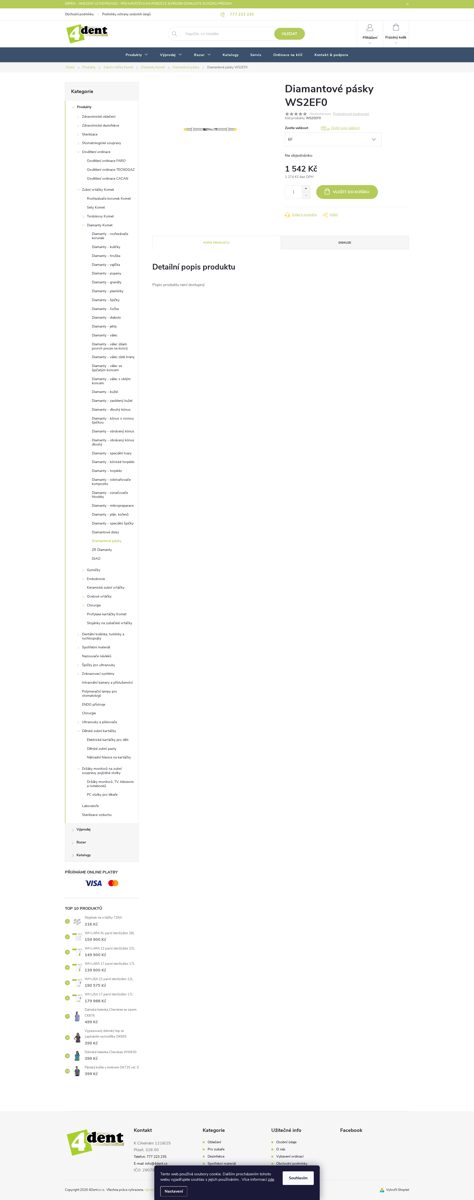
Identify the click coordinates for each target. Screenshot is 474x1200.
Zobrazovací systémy (98, 673)
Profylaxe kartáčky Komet (106, 614)
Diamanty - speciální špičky (113, 523)
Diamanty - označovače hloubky (110, 494)
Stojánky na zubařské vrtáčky (109, 623)
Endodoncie (96, 579)
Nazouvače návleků (96, 656)
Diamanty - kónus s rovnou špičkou (113, 420)
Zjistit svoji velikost (345, 128)
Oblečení (214, 1142)
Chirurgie (94, 605)
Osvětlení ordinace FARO (106, 160)
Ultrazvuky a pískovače (99, 722)
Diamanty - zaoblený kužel (112, 400)
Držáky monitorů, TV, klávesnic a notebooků (110, 783)
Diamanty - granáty (106, 282)
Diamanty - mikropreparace (113, 505)
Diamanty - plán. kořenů (110, 514)
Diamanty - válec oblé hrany (113, 357)
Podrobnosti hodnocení (351, 114)
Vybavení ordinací (289, 1157)
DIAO (96, 558)
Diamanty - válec (105, 335)
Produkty (84, 107)
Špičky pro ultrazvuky (98, 665)
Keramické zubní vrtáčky (105, 587)
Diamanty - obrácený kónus (113, 431)
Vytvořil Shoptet (397, 1190)
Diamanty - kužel (105, 391)
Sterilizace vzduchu (97, 815)
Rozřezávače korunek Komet (109, 198)
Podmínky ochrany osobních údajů (126, 14)
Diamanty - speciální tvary (112, 453)
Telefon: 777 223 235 (150, 1156)
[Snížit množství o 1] (306, 195)
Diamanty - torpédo (107, 470)
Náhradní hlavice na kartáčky (109, 757)
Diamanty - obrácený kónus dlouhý (113, 442)
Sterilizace (90, 134)
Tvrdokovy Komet (100, 216)
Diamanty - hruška (106, 255)
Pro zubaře (216, 1149)
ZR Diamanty (102, 549)
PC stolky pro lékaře (102, 794)
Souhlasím (298, 1178)
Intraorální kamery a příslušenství (107, 682)
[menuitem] (137, 55)
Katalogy (84, 855)
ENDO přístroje (93, 704)
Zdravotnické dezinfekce (100, 125)
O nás (280, 1149)
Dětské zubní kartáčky (99, 731)
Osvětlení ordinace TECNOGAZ (111, 169)
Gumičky (93, 570)
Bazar (81, 842)
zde (271, 1179)
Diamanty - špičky (105, 300)
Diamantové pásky (106, 541)
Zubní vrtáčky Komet (98, 189)
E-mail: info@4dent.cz (150, 1163)
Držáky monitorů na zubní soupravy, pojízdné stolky (102, 770)
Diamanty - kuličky (106, 247)
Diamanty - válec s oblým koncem (111, 381)
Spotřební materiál (96, 647)
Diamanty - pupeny (106, 273)
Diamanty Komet (100, 225)
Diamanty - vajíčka (106, 264)
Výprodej (84, 829)
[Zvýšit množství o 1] (306, 188)
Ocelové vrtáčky (99, 596)
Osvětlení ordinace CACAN (107, 178)
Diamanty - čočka (105, 309)
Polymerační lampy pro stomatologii (99, 693)
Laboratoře (90, 806)
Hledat (289, 34)
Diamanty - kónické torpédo (113, 462)
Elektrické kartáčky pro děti (107, 739)
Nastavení (174, 1191)
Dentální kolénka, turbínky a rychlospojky (103, 636)
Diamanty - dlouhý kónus (111, 409)
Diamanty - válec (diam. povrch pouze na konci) (110, 346)
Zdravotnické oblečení (98, 116)
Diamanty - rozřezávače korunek (110, 236)
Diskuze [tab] (344, 243)
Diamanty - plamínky (107, 291)
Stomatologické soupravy (101, 143)
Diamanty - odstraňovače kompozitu (111, 481)
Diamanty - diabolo (106, 317)
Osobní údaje (286, 1142)
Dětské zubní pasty (101, 748)
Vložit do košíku (351, 192)
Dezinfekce (216, 1157)
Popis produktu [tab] (216, 243)
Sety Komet (96, 207)
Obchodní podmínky (79, 14)
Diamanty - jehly (104, 326)
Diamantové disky (105, 532)
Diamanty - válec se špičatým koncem (107, 368)
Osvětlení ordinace (96, 152)
